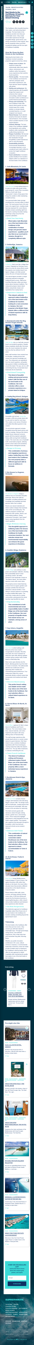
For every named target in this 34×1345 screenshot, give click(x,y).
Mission (8, 1321)
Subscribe (17, 1284)
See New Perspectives (15, 906)
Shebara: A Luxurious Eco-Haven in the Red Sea (15, 1198)
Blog (14, 9)
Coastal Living (22, 1078)
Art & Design (20, 1080)
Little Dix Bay (9, 342)
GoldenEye (8, 264)
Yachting (6, 2)
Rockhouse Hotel (10, 798)
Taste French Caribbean (16, 753)
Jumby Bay (23, 416)
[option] (17, 989)
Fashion (19, 990)
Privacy (8, 1323)
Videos (15, 1314)
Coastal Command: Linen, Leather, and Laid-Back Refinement (16, 994)
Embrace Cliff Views (15, 831)
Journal (8, 9)
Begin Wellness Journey (16, 524)
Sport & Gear (10, 1310)
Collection (16, 1321)
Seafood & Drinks (11, 1312)
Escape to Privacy (14, 448)
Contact (24, 1321)
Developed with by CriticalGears (17, 1339)
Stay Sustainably (13, 602)
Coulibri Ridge (9, 570)
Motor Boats (10, 1316)
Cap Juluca (8, 648)
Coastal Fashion (12, 990)
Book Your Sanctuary (15, 218)
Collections (23, 1314)
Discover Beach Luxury (16, 682)
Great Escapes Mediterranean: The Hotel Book (15, 1124)
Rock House (8, 878)
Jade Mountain (9, 186)
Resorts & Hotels (24, 2)
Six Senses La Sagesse (12, 493)
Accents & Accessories (10, 1080)
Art (6, 1081)
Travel (14, 2)
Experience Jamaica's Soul (17, 292)
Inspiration (23, 1312)
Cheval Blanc (9, 725)
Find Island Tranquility (16, 372)
